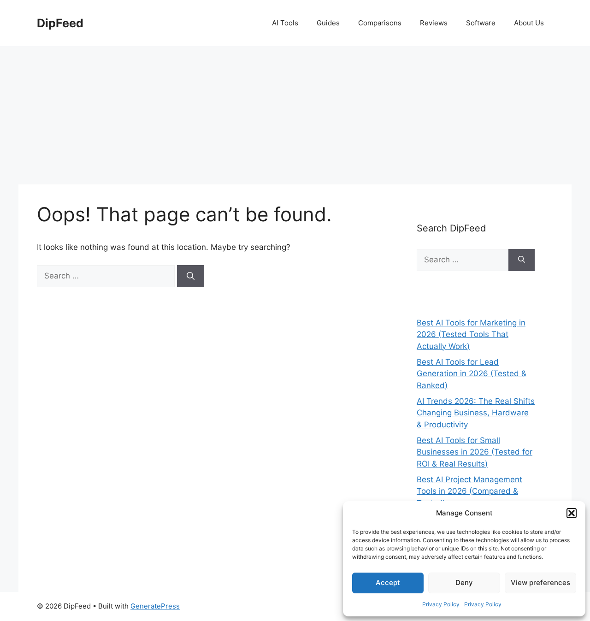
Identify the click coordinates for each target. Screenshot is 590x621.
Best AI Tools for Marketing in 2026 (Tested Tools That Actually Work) (471, 334)
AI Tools (285, 22)
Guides (328, 22)
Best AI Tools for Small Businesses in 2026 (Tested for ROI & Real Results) (474, 452)
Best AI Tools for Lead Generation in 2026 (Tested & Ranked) (471, 373)
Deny (464, 582)
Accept (388, 582)
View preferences (540, 582)
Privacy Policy (441, 604)
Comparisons (379, 22)
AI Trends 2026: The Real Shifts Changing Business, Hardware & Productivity (476, 412)
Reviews (434, 22)
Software (481, 22)
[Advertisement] (295, 115)
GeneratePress (155, 606)
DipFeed (60, 23)
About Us (529, 22)
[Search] (190, 276)
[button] (571, 513)
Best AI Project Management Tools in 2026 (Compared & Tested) (469, 491)
